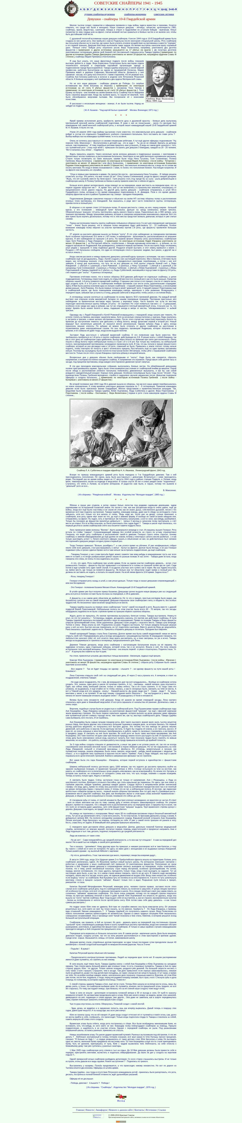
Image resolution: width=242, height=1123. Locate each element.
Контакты (139, 1110)
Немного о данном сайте (121, 1110)
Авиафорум (101, 1110)
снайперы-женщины (135, 14)
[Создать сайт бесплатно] (121, 1122)
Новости (90, 1110)
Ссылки (162, 1110)
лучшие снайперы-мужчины (99, 14)
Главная (80, 1110)
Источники (151, 1110)
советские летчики (164, 14)
